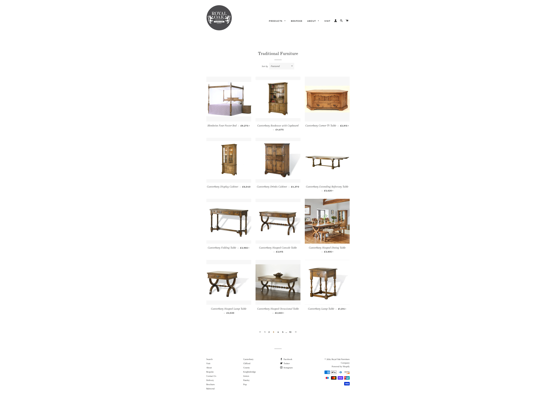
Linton (246, 376)
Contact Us (211, 376)
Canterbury (248, 359)
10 (290, 332)
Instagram (288, 367)
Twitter (286, 363)
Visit (327, 21)
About (312, 21)
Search (209, 359)
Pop (245, 384)
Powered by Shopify (341, 366)
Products (276, 21)
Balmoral (210, 388)
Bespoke (296, 21)
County (246, 367)
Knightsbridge (249, 372)
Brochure (210, 384)
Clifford (246, 363)
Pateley (246, 380)
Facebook (287, 359)
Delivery (210, 380)
